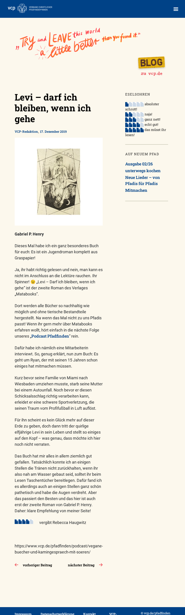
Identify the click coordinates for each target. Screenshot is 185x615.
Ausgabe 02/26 (139, 164)
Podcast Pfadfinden (50, 336)
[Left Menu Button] (175, 9)
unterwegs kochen (143, 170)
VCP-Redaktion (26, 131)
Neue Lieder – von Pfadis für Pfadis (142, 180)
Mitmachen (136, 190)
